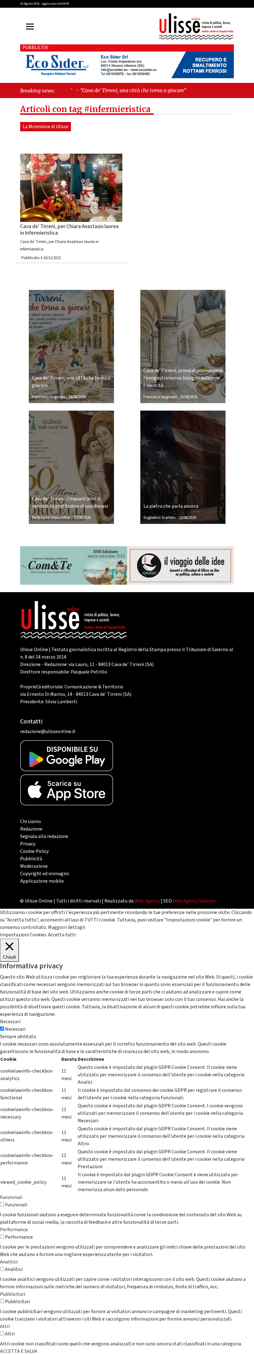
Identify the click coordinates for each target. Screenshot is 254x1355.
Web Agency (147, 901)
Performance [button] (14, 1229)
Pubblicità (31, 858)
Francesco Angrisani (48, 397)
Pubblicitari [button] (12, 1294)
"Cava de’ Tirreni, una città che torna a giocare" (107, 90)
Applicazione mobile (42, 881)
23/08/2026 (188, 397)
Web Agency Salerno (194, 901)
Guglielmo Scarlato (159, 517)
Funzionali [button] (11, 1197)
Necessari (15, 1029)
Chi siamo (30, 821)
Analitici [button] (9, 1261)
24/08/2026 (77, 397)
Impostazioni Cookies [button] (23, 934)
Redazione (31, 829)
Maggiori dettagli (66, 927)
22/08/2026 (82, 517)
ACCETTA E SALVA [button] (18, 1351)
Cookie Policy (34, 851)
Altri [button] (5, 1326)
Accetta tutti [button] (62, 934)
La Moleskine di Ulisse (45, 126)
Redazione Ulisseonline (51, 517)
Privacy (27, 843)
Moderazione (34, 866)
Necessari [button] (10, 1021)
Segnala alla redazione (44, 836)
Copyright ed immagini (44, 873)
